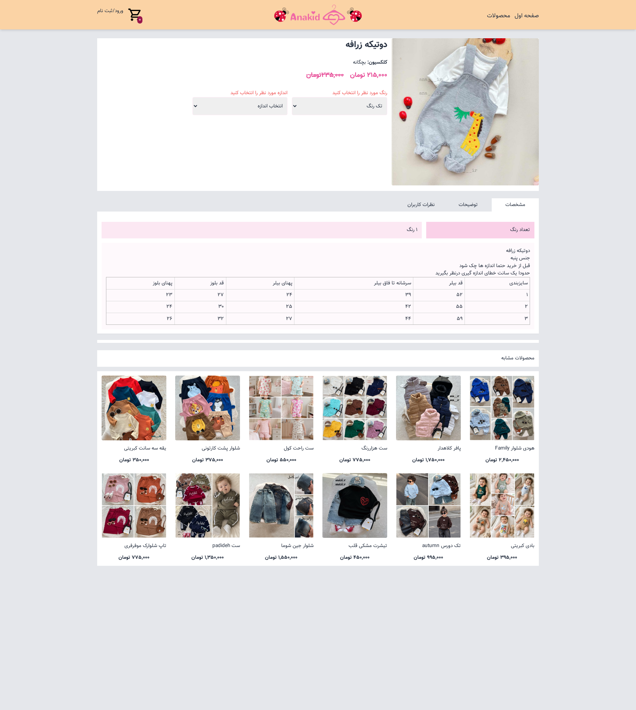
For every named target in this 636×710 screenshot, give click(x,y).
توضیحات (468, 205)
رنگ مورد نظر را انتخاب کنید (359, 93)
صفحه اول (527, 16)
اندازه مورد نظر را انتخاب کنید (258, 93)
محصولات (498, 16)
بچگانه (359, 62)
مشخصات (515, 205)
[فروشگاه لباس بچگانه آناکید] (318, 14)
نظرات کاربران (421, 205)
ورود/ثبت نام (110, 11)
